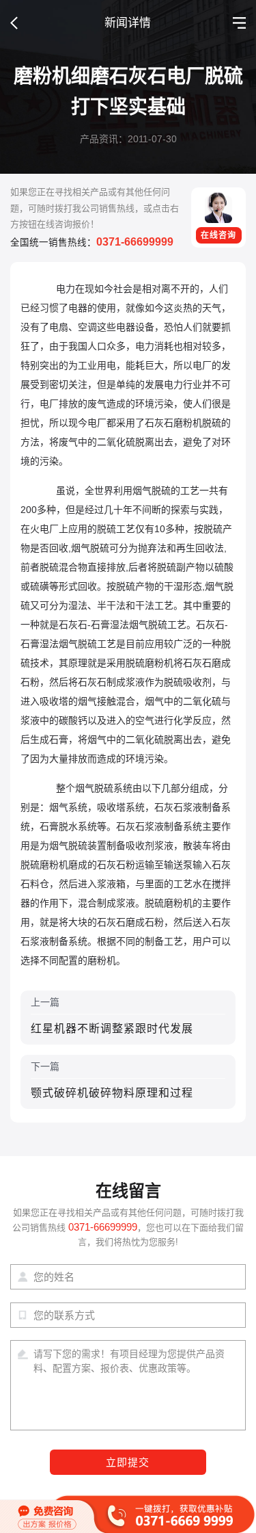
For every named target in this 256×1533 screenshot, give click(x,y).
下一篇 (112, 1080)
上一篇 (112, 1015)
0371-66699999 (134, 242)
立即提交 (128, 1462)
